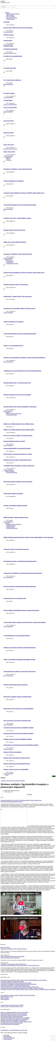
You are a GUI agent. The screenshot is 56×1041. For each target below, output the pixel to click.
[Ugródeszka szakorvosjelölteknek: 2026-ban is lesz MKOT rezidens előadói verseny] (8, 190)
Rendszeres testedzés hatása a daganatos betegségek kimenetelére (20, 647)
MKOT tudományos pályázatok (13, 413)
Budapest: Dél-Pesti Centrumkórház (13, 752)
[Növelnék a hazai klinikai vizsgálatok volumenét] (8, 502)
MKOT (8, 158)
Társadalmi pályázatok (11, 414)
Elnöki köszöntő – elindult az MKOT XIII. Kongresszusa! (18, 296)
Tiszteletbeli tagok (10, 19)
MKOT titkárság (10, 15)
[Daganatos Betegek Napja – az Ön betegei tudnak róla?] (8, 380)
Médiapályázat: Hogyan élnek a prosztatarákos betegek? (17, 460)
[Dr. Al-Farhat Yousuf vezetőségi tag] (8, 77)
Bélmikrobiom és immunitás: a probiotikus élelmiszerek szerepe (15, 985)
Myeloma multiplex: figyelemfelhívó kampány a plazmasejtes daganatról (21, 610)
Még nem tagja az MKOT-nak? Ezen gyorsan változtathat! (18, 27)
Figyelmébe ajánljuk (5, 800)
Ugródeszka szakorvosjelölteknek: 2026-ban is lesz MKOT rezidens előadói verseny (24, 193)
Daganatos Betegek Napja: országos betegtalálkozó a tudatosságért (20, 406)
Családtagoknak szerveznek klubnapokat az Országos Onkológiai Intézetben (22, 370)
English (6, 775)
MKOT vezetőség (10, 16)
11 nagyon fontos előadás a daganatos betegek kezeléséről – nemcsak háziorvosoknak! (25, 622)
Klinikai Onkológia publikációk (13, 524)
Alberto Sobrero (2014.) (9, 151)
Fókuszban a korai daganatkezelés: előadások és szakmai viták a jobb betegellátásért (24, 357)
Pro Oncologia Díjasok (11, 17)
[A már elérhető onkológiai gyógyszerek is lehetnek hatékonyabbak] (8, 202)
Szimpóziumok (9, 262)
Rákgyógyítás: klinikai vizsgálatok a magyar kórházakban (18, 481)
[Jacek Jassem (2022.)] (8, 117)
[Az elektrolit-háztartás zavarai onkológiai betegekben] (8, 632)
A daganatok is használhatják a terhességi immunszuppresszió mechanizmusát (23, 573)
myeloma (35, 800)
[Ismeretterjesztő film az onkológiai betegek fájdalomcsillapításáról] (8, 583)
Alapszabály (7, 22)
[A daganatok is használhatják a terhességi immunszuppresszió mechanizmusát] (8, 570)
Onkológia (8, 160)
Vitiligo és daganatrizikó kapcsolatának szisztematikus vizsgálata (19, 659)
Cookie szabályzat (8, 1039)
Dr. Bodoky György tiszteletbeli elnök (13, 56)
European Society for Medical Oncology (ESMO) (12, 1005)
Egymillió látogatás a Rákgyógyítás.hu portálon (11, 1023)
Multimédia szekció (10, 525)
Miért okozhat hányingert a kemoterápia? (10, 1024)
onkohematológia (9, 801)
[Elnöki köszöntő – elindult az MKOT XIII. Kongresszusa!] (8, 293)
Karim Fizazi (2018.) (9, 132)
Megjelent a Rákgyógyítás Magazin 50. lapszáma (15, 684)
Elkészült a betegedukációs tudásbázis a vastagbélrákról (13, 1020)
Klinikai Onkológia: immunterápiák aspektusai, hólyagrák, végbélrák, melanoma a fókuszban (22, 988)
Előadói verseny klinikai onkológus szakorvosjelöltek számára (19, 424)
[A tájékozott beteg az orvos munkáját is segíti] (8, 595)
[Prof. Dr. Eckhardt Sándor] (10, 104)
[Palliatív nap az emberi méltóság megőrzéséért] (8, 239)
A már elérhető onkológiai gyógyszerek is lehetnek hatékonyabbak (20, 204)
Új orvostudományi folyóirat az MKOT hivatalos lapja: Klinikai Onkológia (18, 995)
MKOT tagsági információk (12, 13)
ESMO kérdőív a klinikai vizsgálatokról (13, 493)
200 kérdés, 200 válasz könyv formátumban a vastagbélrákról (15, 1019)
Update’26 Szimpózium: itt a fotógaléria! (13, 181)
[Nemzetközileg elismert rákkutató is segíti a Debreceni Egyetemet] (8, 668)
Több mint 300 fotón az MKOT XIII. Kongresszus (16, 284)
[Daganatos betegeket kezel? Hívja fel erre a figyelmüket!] (8, 391)
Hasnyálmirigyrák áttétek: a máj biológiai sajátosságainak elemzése (20, 561)
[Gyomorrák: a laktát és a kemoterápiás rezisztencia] (8, 546)
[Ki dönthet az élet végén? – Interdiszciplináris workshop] (8, 215)
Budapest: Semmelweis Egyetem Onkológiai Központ (17, 763)
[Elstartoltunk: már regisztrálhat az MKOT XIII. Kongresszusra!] (8, 305)
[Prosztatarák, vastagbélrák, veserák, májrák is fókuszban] (8, 166)
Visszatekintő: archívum (11, 528)
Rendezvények (8, 259)
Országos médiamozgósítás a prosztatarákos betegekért (17, 448)
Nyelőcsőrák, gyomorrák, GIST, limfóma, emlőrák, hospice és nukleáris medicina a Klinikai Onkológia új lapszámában (28, 989)
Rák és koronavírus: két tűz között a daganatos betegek (17, 720)
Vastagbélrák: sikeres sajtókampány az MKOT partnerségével (19, 465)
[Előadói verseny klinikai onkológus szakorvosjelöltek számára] (8, 421)
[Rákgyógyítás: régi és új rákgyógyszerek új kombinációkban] (8, 705)
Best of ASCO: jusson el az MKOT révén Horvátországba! (18, 435)
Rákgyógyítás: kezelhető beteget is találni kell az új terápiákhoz (15, 1017)
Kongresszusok (9, 260)
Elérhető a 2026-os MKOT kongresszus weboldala (13, 780)
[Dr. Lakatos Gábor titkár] (8, 65)
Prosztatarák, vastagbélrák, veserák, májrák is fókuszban (18, 169)
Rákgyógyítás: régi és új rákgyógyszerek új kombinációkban (18, 708)
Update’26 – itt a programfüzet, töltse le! (13, 345)
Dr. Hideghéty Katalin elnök (10, 49)
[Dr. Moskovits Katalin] (8, 90)
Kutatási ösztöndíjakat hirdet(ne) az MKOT (14, 441)
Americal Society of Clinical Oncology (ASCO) (12, 1006)
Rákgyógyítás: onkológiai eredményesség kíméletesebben (17, 696)
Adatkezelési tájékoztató (9, 1037)
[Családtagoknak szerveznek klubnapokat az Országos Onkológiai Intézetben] (8, 368)
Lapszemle (7, 523)
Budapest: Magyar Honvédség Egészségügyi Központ (17, 757)
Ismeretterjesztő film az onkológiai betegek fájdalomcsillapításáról (20, 586)
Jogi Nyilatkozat (7, 1036)
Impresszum (6, 1035)
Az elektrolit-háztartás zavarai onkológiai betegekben (17, 635)
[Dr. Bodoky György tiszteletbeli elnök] (10, 53)
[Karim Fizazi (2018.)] (8, 129)
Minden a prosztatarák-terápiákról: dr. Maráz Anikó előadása (14, 1012)
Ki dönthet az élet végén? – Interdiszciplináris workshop (17, 218)
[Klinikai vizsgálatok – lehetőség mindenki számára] (8, 514)
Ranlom (25, 1032)
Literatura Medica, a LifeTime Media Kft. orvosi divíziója (14, 1030)
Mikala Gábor (30, 800)
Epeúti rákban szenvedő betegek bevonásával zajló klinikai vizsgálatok (21, 745)
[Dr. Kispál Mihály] (8, 97)
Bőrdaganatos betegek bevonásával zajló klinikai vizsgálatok (18, 733)
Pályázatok (7, 412)
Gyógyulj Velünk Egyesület (16, 800)
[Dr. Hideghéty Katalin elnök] (8, 46)
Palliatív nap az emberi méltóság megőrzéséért (15, 242)
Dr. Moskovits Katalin (9, 93)
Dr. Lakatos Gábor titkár (10, 68)
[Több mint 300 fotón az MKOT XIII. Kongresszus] (8, 281)
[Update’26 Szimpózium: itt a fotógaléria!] (8, 178)
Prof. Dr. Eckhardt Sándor (10, 107)
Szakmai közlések (10, 527)
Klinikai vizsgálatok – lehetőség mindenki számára (16, 517)
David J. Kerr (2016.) (9, 144)
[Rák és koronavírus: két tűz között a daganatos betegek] (8, 717)
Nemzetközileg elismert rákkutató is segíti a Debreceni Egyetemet (20, 671)
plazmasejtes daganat (17, 801)
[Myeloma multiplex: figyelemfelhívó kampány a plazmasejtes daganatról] (8, 607)
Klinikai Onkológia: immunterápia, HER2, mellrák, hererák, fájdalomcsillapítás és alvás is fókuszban (28, 537)
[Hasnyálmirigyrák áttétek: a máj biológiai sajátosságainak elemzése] (8, 558)
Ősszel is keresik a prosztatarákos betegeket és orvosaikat (18, 454)
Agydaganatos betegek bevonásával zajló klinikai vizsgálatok (18, 727)
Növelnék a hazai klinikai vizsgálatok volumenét (15, 505)
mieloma (25, 800)
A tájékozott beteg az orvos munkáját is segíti (15, 598)
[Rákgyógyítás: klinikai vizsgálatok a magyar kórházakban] (8, 478)
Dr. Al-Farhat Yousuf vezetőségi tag (12, 80)
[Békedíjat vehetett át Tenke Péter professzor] (8, 227)
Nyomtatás (29, 794)
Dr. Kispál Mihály (8, 100)
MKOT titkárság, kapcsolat (7, 996)
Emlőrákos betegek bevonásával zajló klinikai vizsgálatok (18, 739)
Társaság (7, 12)
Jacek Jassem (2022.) (9, 120)
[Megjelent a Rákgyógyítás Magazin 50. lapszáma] (8, 681)
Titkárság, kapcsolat (9, 34)
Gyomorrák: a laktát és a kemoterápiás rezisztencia (16, 549)
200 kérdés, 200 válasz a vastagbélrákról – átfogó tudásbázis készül (16, 1021)
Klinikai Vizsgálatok (9, 471)
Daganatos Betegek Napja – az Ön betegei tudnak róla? (17, 382)
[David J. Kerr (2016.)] (8, 141)
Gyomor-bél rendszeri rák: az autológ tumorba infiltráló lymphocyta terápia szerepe (20, 986)
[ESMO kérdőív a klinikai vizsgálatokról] (8, 490)
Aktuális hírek (8, 157)
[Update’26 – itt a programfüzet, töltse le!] (8, 342)
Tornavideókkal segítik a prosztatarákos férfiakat (12, 1016)
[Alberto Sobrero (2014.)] (10, 148)
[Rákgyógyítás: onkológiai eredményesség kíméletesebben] (8, 693)
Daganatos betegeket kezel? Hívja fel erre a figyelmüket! (17, 394)
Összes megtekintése (8, 32)
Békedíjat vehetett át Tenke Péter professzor (14, 230)
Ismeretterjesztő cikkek (11, 472)
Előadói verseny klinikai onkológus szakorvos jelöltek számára (19, 429)
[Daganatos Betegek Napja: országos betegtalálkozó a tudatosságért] (8, 403)
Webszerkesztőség (8, 40)
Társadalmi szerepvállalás (12, 263)
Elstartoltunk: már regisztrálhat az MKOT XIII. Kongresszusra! (19, 308)
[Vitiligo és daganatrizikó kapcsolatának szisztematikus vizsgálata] (8, 656)
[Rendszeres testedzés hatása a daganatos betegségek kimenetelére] (8, 644)
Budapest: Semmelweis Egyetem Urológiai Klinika (16, 769)
